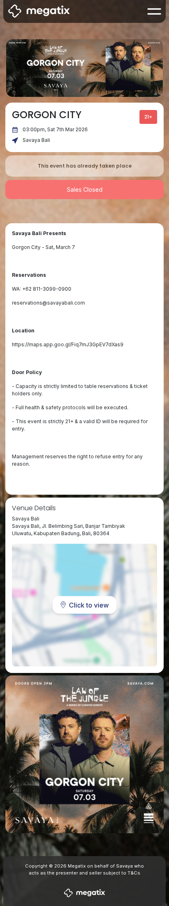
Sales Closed (85, 189)
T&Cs (134, 873)
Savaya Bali (36, 140)
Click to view (89, 605)
